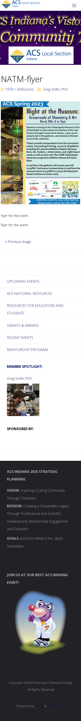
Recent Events (20, 337)
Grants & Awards (23, 325)
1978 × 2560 (15, 89)
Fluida (38, 706)
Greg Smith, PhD (55, 89)
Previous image (19, 241)
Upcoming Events (23, 281)
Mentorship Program (27, 349)
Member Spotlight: (25, 366)
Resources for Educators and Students (35, 309)
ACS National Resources (29, 293)
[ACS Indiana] (21, 4)
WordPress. (56, 706)
